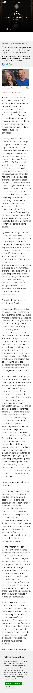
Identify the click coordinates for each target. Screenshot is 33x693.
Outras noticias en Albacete (16, 43)
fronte (4, 43)
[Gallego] (4, 2)
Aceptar (8, 683)
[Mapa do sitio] (19, 2)
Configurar (9, 687)
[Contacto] (14, 2)
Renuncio (17, 683)
